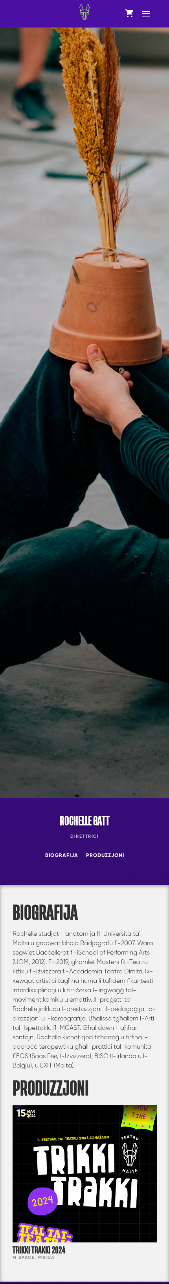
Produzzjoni (105, 855)
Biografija (61, 855)
